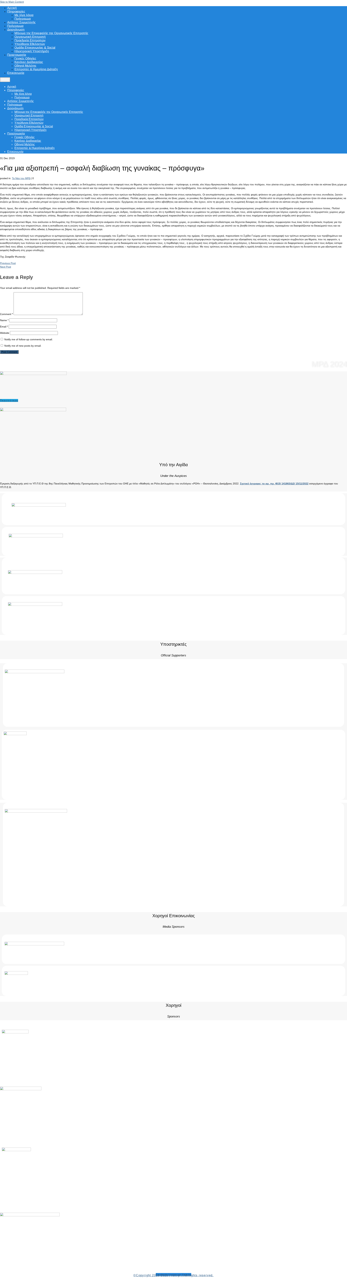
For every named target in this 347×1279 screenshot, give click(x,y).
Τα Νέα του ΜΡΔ (21, 178)
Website (4, 332)
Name (4, 320)
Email (4, 326)
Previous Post (8, 263)
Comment (6, 314)
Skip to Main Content (12, 1)
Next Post (5, 266)
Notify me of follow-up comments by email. (28, 339)
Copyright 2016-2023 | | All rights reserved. (173, 1275)
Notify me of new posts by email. (22, 345)
